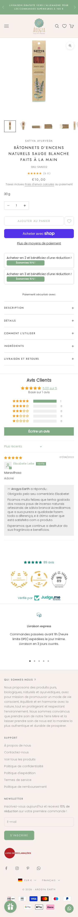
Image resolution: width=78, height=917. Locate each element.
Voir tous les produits (20, 759)
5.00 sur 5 (50, 388)
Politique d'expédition (20, 773)
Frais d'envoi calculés (39, 184)
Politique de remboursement (25, 787)
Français (49, 880)
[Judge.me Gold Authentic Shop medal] (19, 579)
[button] (21, 401)
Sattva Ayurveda (39, 141)
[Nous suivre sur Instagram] (17, 868)
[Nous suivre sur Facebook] (6, 868)
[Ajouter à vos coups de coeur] (69, 221)
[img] (13, 458)
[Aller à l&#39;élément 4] (50, 126)
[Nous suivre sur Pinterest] (28, 868)
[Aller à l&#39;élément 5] (63, 126)
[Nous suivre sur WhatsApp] (39, 868)
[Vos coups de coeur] (64, 26)
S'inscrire (19, 835)
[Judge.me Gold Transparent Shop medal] (39, 579)
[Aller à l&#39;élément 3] (36, 126)
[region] (39, 633)
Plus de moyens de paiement (39, 243)
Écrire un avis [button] (39, 431)
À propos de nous (17, 745)
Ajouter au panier (34, 221)
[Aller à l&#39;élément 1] (10, 126)
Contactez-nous (16, 752)
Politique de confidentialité (23, 766)
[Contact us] (69, 908)
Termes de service (17, 780)
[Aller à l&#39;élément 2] (23, 126)
